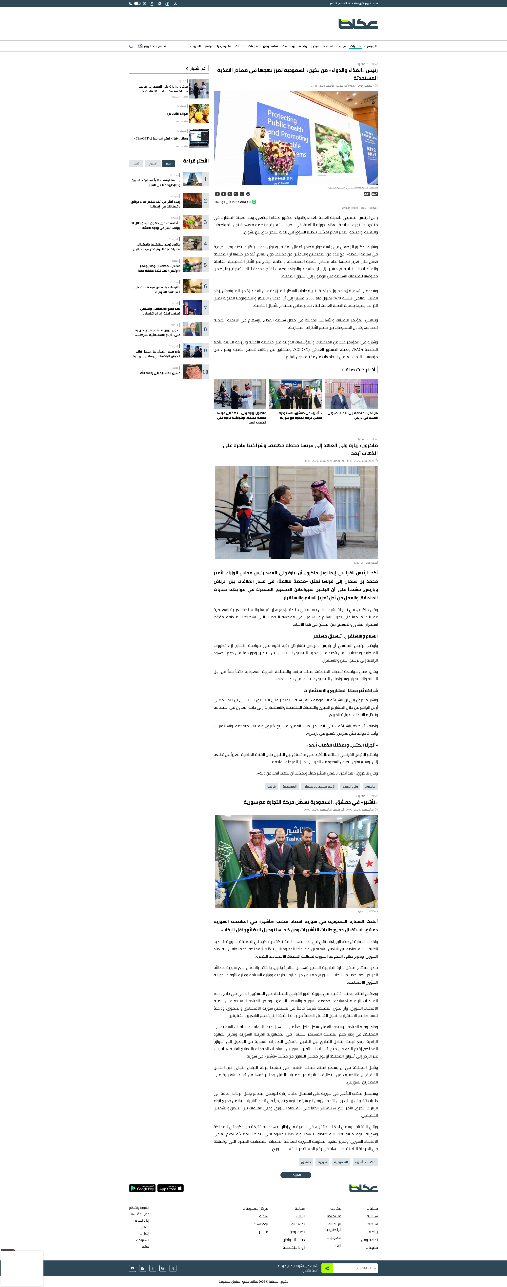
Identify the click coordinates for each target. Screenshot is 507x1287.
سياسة (341, 46)
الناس (175, 368)
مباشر (209, 46)
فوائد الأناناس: (177, 113)
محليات (355, 46)
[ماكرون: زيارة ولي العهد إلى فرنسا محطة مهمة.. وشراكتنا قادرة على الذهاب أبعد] (199, 88)
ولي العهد (350, 786)
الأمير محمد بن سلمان (319, 786)
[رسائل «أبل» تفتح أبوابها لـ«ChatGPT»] (199, 138)
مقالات (240, 46)
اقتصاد (328, 46)
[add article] (167, 3)
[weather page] (159, 3)
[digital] (175, 3)
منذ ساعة (182, 121)
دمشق (306, 1162)
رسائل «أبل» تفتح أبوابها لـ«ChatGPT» (161, 138)
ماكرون (370, 786)
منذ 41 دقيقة (180, 96)
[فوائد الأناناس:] (199, 113)
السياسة (174, 239)
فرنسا (271, 786)
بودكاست (288, 46)
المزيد (196, 46)
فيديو (315, 46)
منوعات (253, 46)
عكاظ (372, 63)
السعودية (290, 786)
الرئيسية (370, 46)
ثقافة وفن (270, 46)
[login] (151, 3)
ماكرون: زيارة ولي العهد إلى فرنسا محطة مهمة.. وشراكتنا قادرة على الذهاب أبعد (163, 89)
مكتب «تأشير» (365, 1162)
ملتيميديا (224, 46)
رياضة (303, 46)
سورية (322, 1162)
